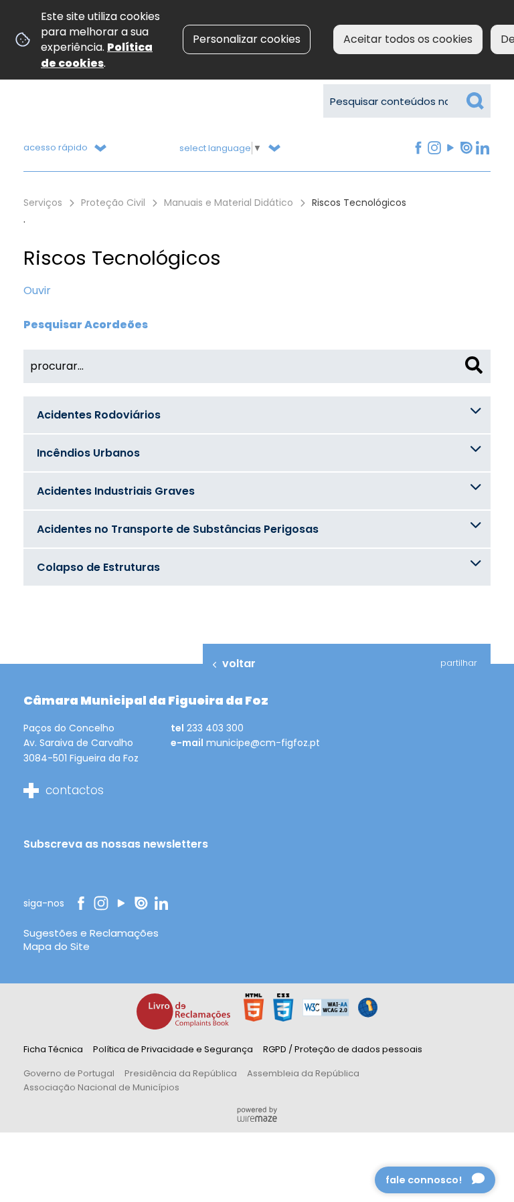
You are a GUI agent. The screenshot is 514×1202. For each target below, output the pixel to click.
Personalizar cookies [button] (247, 39)
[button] (257, 414)
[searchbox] (407, 101)
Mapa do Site (56, 946)
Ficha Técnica (53, 1049)
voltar (239, 663)
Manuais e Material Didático (228, 202)
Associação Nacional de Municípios (101, 1087)
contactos (75, 790)
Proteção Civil (113, 202)
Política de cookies (97, 54)
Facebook (417, 148)
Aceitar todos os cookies (408, 39)
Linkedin (482, 148)
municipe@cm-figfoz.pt (263, 742)
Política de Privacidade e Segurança (173, 1049)
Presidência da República (180, 1073)
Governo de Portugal (68, 1073)
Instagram (433, 148)
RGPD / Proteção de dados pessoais (342, 1049)
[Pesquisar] (474, 365)
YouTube (449, 148)
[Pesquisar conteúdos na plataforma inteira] (475, 101)
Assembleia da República (303, 1073)
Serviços (42, 202)
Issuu (465, 148)
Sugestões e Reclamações (91, 933)
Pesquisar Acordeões (85, 324)
